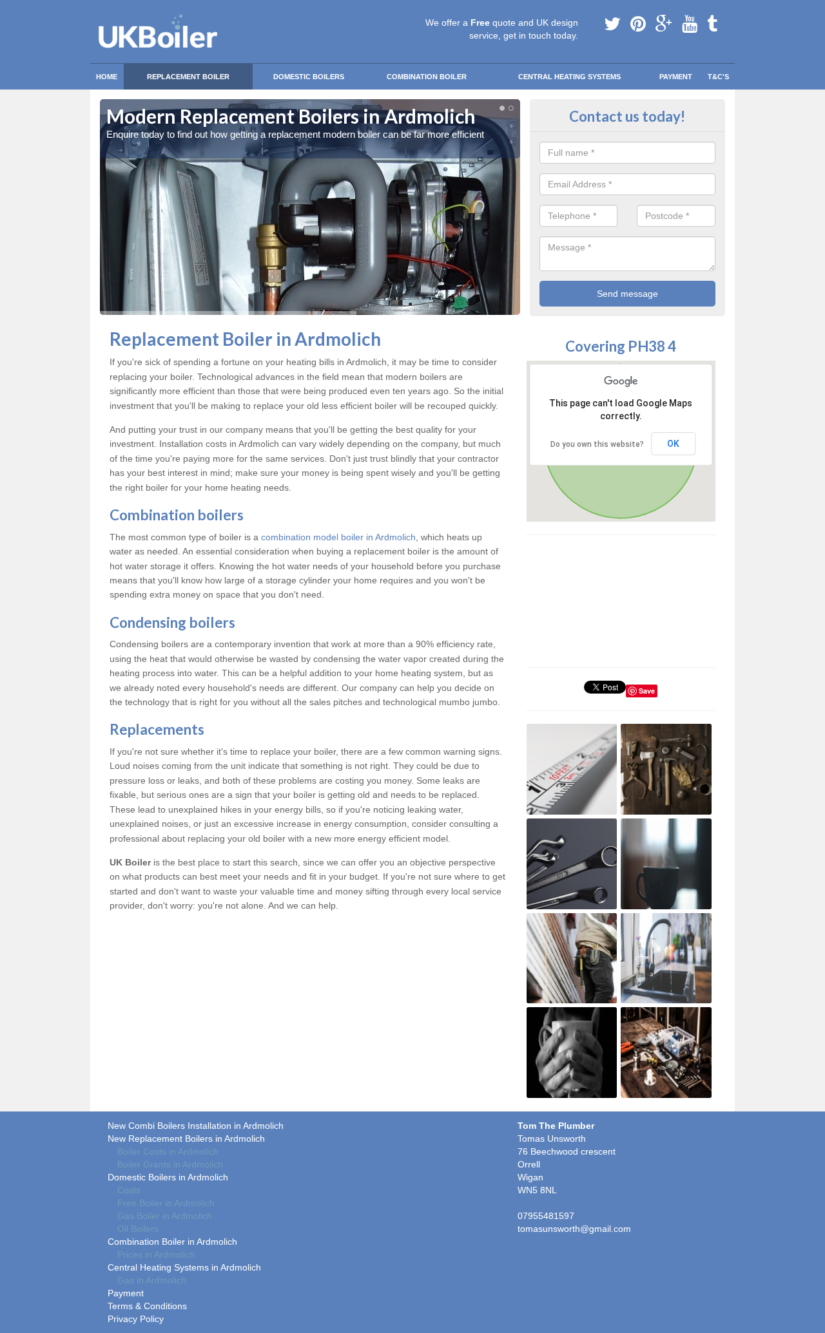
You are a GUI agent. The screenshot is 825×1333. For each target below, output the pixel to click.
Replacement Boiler (188, 76)
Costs (129, 1190)
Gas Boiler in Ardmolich (164, 1216)
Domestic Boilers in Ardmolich (168, 1177)
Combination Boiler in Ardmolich (172, 1241)
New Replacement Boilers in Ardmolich (186, 1138)
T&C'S (718, 76)
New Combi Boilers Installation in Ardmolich (196, 1125)
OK (673, 444)
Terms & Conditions (147, 1306)
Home (106, 76)
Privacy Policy (136, 1319)
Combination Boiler (427, 76)
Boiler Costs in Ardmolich (167, 1151)
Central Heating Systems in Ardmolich (184, 1267)
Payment (675, 76)
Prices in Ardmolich (156, 1254)
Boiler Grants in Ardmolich (170, 1164)
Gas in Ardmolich (151, 1280)
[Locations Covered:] (105, 10)
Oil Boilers (138, 1229)
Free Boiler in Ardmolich (166, 1203)
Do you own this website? (597, 444)
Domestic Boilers (308, 76)
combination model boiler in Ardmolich (338, 537)
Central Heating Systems (569, 76)
